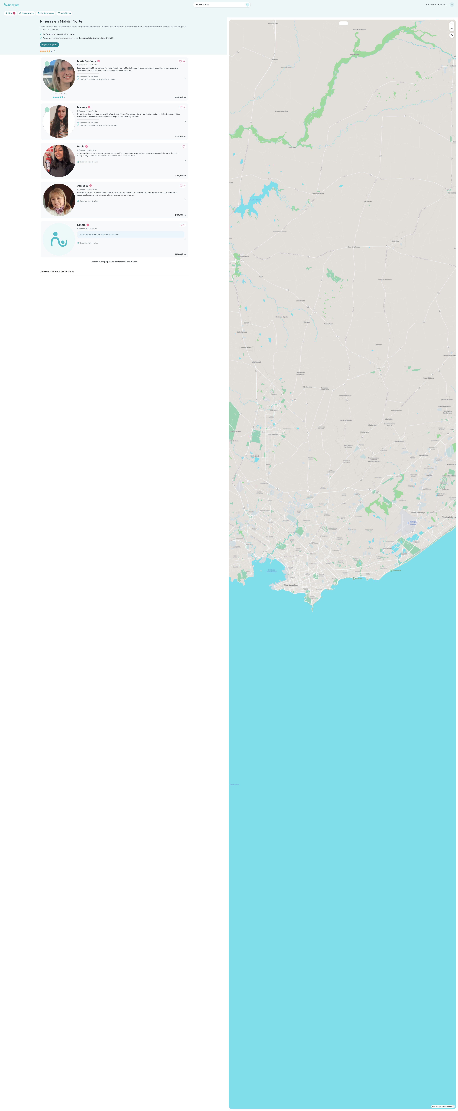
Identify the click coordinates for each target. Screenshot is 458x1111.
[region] (342, 564)
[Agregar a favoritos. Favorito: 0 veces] (183, 146)
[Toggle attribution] (453, 1106)
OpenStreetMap (446, 1106)
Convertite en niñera (436, 4)
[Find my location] (451, 35)
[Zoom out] (451, 28)
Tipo (11, 13)
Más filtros (65, 13)
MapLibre (435, 1106)
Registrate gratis (49, 45)
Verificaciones (47, 13)
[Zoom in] (451, 23)
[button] (304, 580)
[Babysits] (11, 4)
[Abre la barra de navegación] (452, 4)
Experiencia (27, 13)
